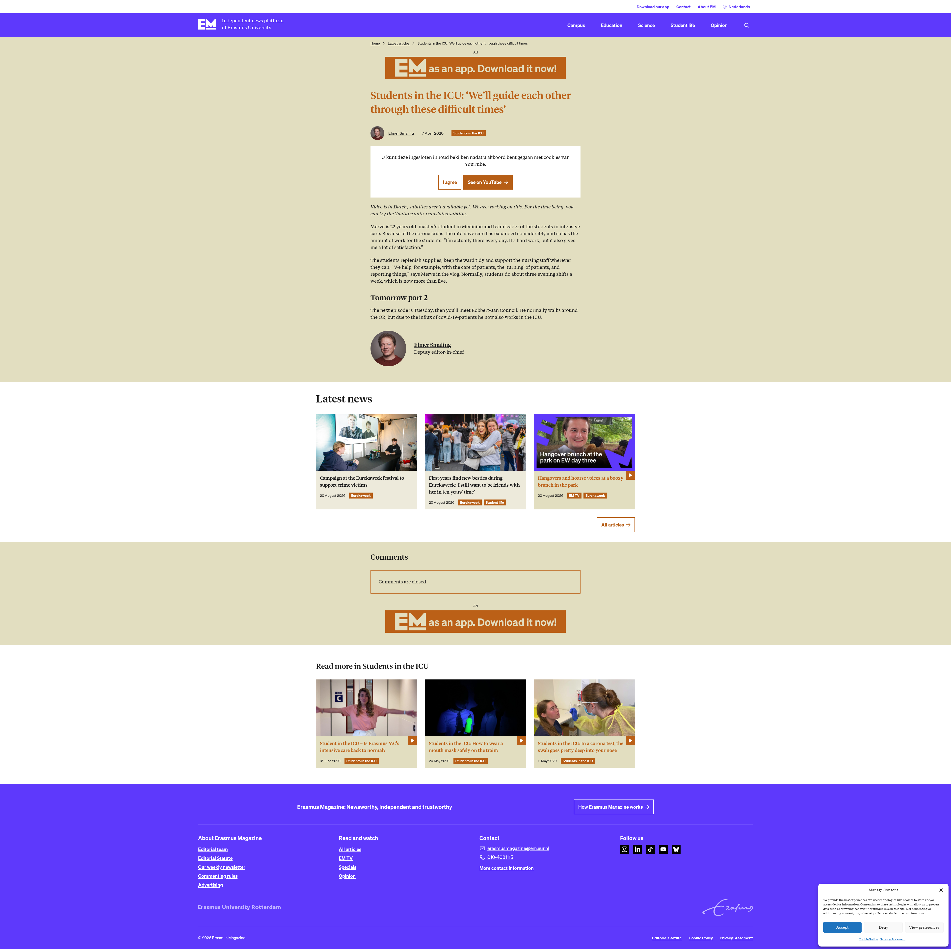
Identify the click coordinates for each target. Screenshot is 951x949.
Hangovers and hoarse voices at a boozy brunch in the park (580, 481)
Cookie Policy (868, 939)
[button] (941, 890)
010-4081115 (500, 857)
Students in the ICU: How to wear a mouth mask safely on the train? (466, 747)
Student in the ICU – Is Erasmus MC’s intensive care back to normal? (359, 747)
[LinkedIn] (637, 849)
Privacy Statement (892, 939)
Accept (842, 927)
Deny (883, 927)
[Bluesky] (676, 849)
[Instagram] (624, 849)
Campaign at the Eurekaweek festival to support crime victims (362, 481)
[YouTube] (663, 849)
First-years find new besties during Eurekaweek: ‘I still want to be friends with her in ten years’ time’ (474, 485)
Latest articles (399, 43)
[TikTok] (650, 849)
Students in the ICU (468, 133)
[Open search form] (746, 25)
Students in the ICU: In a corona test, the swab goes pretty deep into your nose (580, 747)
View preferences (924, 927)
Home (375, 43)
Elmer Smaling (401, 133)
